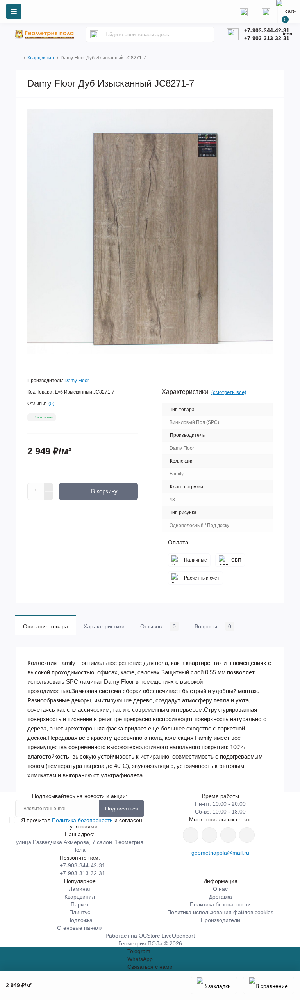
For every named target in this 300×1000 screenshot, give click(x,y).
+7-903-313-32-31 (266, 38)
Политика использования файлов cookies (220, 912)
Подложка (80, 920)
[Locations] (243, 11)
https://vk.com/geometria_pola (228, 835)
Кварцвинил (40, 57)
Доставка (220, 897)
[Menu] (13, 11)
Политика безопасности (82, 820)
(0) (51, 403)
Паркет (80, 904)
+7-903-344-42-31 (266, 30)
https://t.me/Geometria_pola (247, 835)
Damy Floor (76, 380)
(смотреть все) (228, 392)
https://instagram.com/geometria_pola (190, 835)
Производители (220, 920)
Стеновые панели (80, 928)
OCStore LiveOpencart (167, 936)
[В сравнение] (268, 985)
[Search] (94, 34)
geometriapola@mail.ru (220, 852)
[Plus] (49, 487)
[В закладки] (214, 985)
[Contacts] (266, 11)
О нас (220, 889)
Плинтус (79, 912)
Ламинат (80, 889)
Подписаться (121, 808)
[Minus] (49, 496)
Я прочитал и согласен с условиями (81, 823)
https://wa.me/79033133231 (209, 835)
